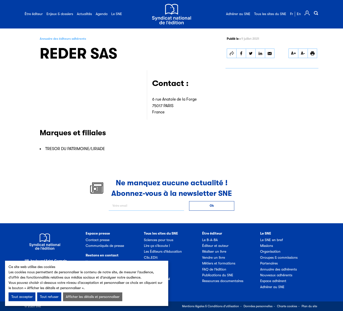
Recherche (315, 13)
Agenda (101, 14)
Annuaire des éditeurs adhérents (63, 38)
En (299, 14)
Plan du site (309, 306)
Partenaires (269, 263)
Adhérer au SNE (238, 14)
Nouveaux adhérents (276, 275)
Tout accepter (22, 297)
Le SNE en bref (271, 240)
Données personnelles (258, 306)
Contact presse (97, 240)
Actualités (84, 14)
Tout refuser (49, 297)
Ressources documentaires (222, 281)
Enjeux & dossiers (59, 14)
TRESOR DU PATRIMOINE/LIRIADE (75, 149)
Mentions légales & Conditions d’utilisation (210, 306)
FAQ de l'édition (214, 269)
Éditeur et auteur (215, 246)
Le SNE (116, 14)
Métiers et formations (218, 263)
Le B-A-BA (210, 240)
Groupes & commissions (279, 257)
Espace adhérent (273, 281)
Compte (307, 13)
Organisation (270, 251)
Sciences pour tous (158, 240)
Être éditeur (34, 14)
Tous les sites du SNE (270, 14)
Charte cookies (287, 306)
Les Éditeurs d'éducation (163, 251)
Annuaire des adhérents (278, 269)
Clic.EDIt (151, 257)
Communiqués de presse (105, 246)
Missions (266, 246)
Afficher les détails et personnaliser (93, 297)
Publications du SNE (217, 275)
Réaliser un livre (214, 251)
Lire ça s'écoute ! (157, 246)
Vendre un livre (213, 257)
